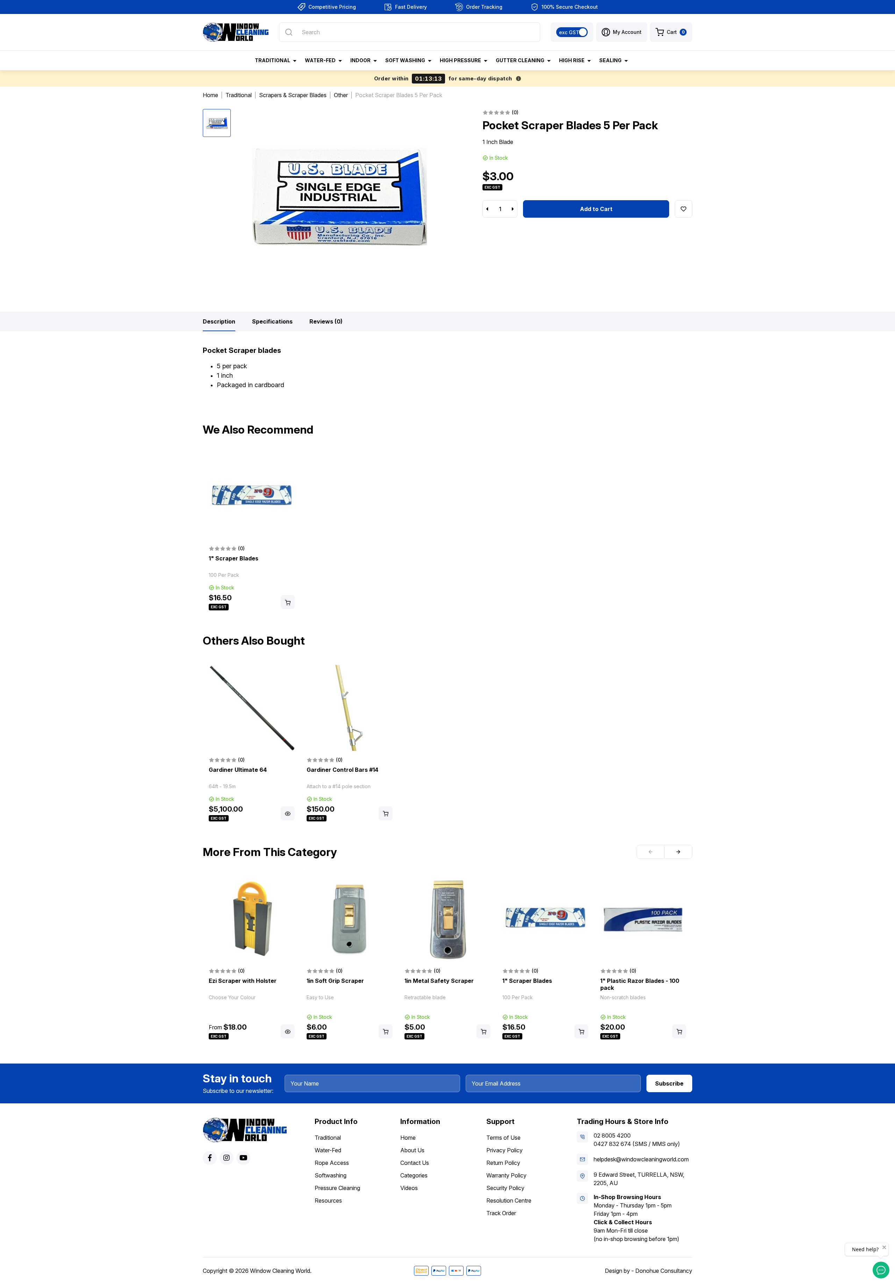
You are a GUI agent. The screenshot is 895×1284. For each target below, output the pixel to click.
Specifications (272, 321)
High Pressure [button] (460, 60)
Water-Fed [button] (320, 60)
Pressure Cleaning (337, 1187)
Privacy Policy (504, 1150)
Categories (414, 1175)
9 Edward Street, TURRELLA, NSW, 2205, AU (639, 1179)
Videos (409, 1187)
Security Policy (505, 1187)
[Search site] (289, 32)
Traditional (328, 1137)
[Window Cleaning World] (235, 32)
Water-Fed (328, 1150)
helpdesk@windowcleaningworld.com (641, 1159)
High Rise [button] (572, 60)
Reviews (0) (326, 321)
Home (408, 1137)
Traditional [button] (272, 60)
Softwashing (330, 1175)
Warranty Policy (506, 1175)
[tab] (219, 321)
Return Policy (503, 1162)
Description (219, 321)
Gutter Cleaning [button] (520, 60)
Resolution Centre (508, 1200)
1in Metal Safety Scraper (439, 980)
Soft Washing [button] (405, 60)
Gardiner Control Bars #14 (342, 769)
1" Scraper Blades (233, 558)
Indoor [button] (360, 60)
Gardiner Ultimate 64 (238, 769)
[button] (621, 32)
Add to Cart (596, 208)
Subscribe (669, 1083)
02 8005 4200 (612, 1135)
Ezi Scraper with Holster (243, 980)
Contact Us (414, 1162)
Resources (328, 1200)
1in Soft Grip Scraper (335, 980)
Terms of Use (503, 1137)
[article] (252, 532)
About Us (412, 1150)
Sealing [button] (610, 60)
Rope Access (332, 1162)
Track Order (501, 1213)
